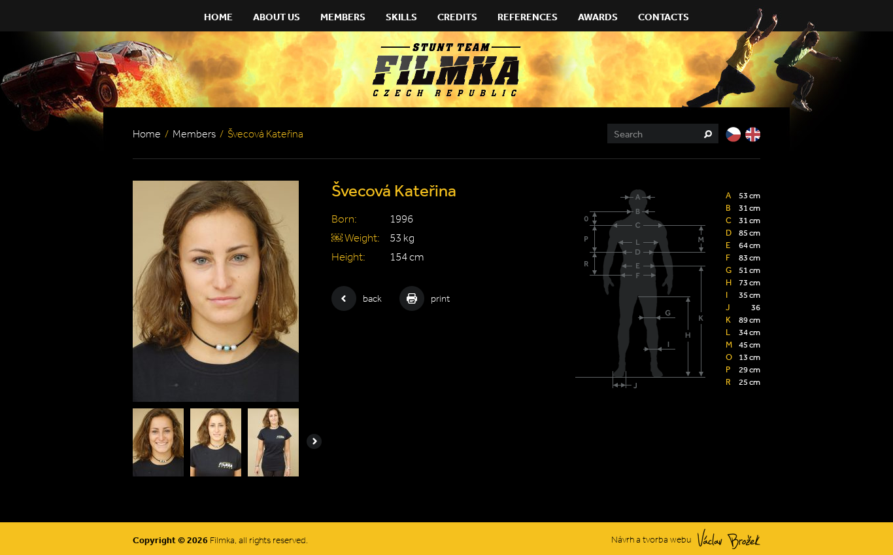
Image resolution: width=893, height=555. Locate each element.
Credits (457, 16)
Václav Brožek (729, 539)
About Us (276, 16)
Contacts (663, 16)
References (527, 16)
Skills (401, 16)
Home (218, 16)
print (440, 298)
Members (342, 16)
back (372, 298)
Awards (598, 16)
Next (314, 441)
